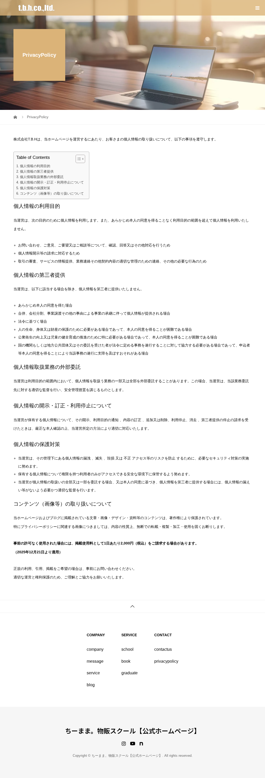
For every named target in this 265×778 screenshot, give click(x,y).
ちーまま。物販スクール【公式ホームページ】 (132, 730)
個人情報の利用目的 (35, 166)
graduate (129, 673)
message (95, 661)
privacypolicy (166, 661)
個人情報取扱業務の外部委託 (42, 177)
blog (91, 685)
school (127, 649)
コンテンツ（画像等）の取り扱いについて (52, 193)
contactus (163, 649)
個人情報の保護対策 (35, 188)
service (93, 673)
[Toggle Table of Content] (78, 158)
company (95, 649)
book (125, 661)
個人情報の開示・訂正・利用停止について (52, 182)
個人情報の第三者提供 (37, 171)
